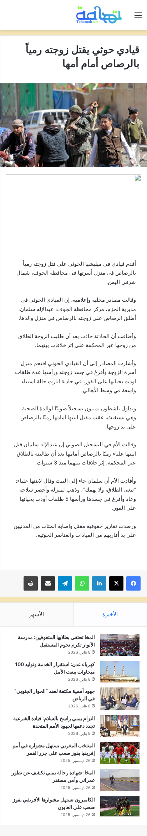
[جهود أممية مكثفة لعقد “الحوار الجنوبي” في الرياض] (120, 698)
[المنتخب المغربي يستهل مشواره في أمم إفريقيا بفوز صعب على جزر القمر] (120, 753)
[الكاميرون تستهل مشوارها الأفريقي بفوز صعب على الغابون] (120, 806)
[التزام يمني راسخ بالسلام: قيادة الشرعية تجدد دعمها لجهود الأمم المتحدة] (120, 726)
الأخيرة (110, 614)
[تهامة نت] (100, 15)
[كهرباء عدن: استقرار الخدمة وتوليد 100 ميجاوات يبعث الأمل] (120, 672)
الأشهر (36, 614)
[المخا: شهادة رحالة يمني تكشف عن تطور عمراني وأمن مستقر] (120, 780)
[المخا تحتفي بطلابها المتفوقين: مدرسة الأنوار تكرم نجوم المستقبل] (120, 645)
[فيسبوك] (133, 583)
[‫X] (116, 583)
